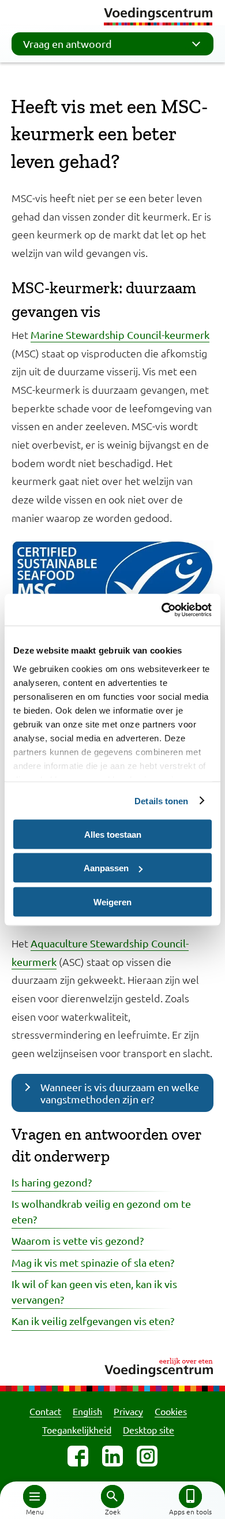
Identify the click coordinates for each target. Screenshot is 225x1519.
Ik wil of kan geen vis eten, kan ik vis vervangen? (94, 1291)
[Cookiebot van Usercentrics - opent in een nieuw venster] (162, 609)
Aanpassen (106, 868)
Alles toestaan (112, 834)
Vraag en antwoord (67, 44)
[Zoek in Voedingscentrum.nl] (112, 1496)
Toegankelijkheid (76, 1429)
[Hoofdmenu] (34, 1496)
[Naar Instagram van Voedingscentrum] (147, 1456)
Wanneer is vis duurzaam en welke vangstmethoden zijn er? (119, 1093)
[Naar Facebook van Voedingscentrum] (78, 1456)
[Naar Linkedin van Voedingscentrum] (112, 1456)
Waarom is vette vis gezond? (78, 1240)
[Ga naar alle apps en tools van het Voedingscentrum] (190, 1496)
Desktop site (148, 1429)
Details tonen (161, 800)
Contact (45, 1411)
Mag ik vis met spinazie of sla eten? (93, 1262)
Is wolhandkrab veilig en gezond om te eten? (101, 1211)
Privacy (128, 1411)
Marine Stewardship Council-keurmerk (120, 335)
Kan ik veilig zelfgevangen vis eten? (93, 1321)
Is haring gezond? (52, 1182)
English (87, 1411)
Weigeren (112, 901)
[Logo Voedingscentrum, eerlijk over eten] (112, 1366)
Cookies (171, 1411)
